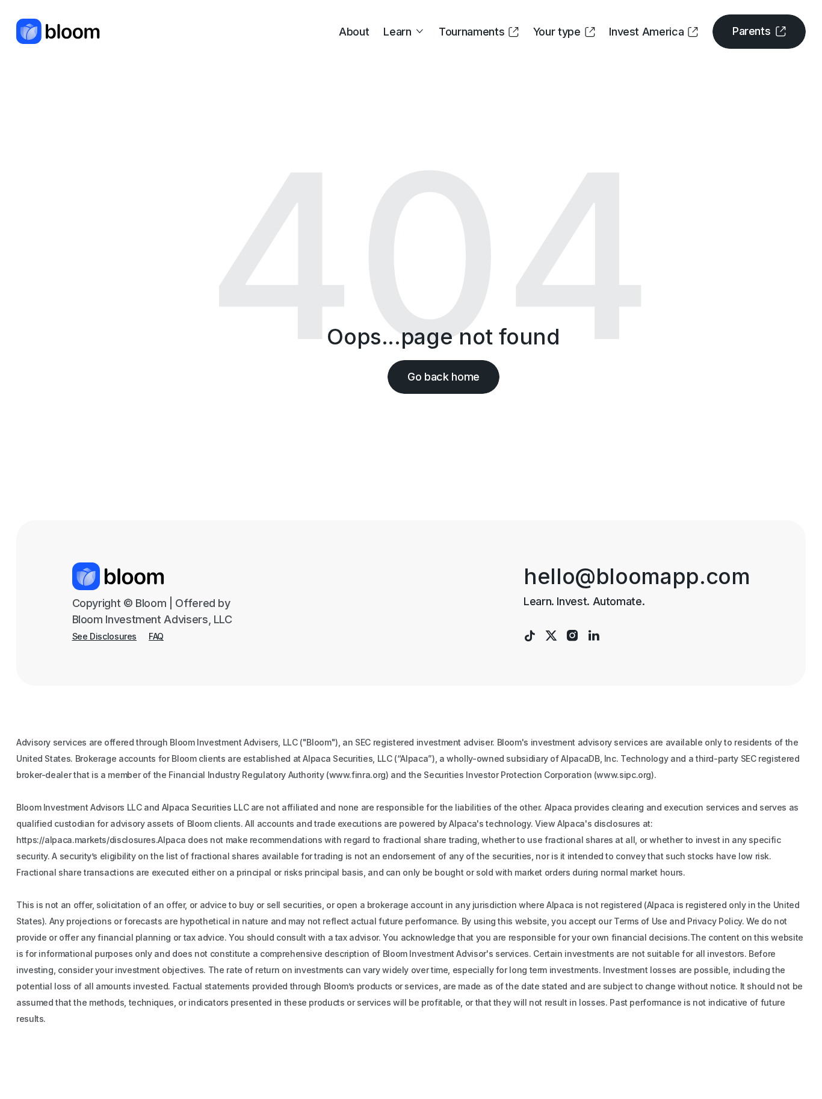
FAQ (156, 636)
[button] (403, 31)
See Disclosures (104, 636)
